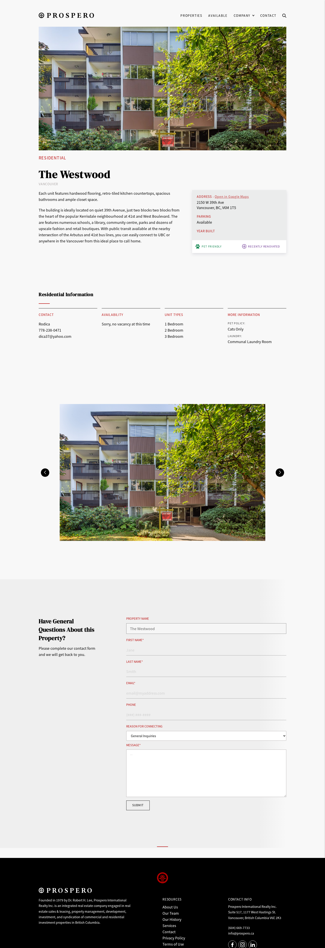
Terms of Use (173, 944)
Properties (191, 15)
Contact (268, 15)
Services (169, 925)
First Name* (135, 640)
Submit (138, 805)
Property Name (137, 618)
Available (217, 15)
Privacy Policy (173, 937)
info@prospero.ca (241, 933)
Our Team (170, 913)
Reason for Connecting (144, 726)
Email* (130, 683)
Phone (131, 704)
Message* (133, 745)
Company (242, 15)
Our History (171, 919)
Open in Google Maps (232, 196)
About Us (170, 907)
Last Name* (134, 661)
